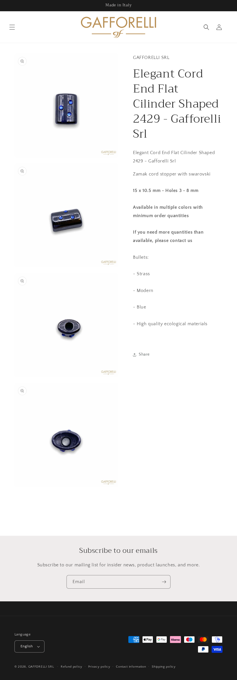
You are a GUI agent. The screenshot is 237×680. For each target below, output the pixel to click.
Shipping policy (164, 666)
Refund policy (71, 666)
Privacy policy (99, 666)
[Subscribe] (164, 582)
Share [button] (144, 354)
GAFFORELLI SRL (41, 666)
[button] (12, 27)
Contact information (131, 666)
